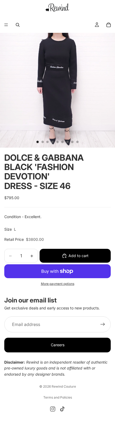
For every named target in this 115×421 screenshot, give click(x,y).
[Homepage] (57, 7)
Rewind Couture (64, 386)
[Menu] (6, 25)
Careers (57, 345)
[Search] (18, 25)
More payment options (57, 284)
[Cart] (108, 25)
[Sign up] (102, 324)
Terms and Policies (57, 397)
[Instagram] (52, 409)
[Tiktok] (62, 409)
